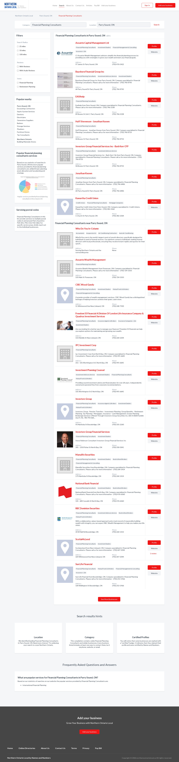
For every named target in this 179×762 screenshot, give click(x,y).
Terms (74, 748)
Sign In (147, 5)
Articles (89, 5)
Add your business (108, 5)
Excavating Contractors (26, 109)
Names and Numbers (41, 758)
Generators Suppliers (25, 120)
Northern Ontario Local (24, 16)
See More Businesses (109, 599)
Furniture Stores (23, 132)
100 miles (23, 54)
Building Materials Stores (26, 142)
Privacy (86, 748)
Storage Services (23, 126)
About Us (70, 5)
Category (26, 25)
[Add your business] (89, 729)
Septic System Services (26, 111)
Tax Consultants (23, 135)
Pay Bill (96, 5)
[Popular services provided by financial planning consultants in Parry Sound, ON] (32, 185)
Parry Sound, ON (45, 16)
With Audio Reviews (27, 70)
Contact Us (79, 5)
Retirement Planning (27, 87)
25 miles (22, 46)
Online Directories (27, 748)
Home (55, 5)
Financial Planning (26, 83)
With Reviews (24, 66)
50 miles (22, 50)
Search (61, 5)
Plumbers (20, 129)
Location (93, 25)
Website (154, 52)
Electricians (21, 117)
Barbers (20, 123)
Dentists (20, 114)
